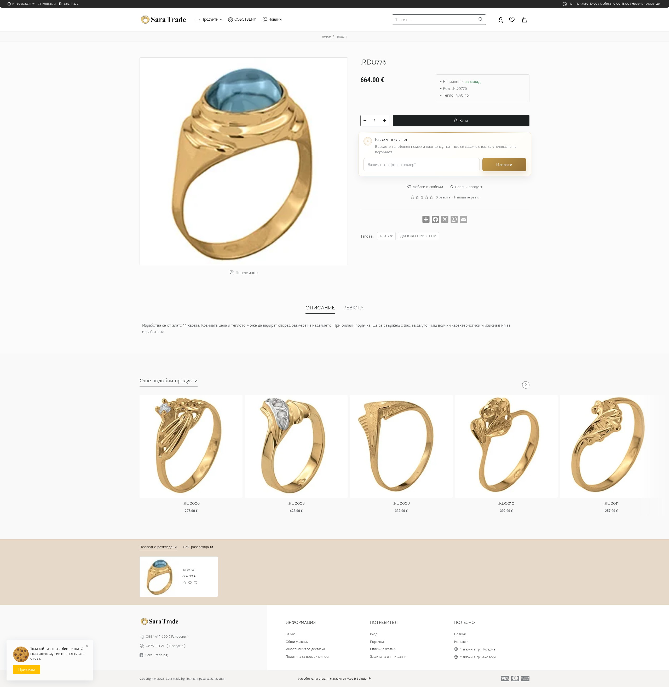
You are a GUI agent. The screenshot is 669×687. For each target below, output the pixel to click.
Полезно (464, 622)
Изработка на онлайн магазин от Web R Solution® (334, 678)
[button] (461, 120)
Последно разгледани (158, 546)
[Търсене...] (480, 20)
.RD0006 (191, 503)
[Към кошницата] (524, 19)
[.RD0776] (160, 577)
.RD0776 (386, 235)
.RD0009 (401, 503)
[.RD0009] (401, 446)
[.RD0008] (296, 446)
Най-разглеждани (198, 546)
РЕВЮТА (353, 307)
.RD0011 (611, 503)
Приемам (26, 669)
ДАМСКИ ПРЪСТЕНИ (418, 235)
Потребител (384, 622)
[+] (384, 120)
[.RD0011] (611, 446)
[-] (365, 120)
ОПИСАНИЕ (320, 307)
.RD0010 (506, 503)
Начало (326, 37)
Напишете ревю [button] (466, 197)
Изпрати (504, 164)
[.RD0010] (506, 446)
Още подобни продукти (169, 380)
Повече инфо (247, 273)
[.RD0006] (191, 446)
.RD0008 (296, 503)
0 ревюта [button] (443, 197)
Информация (301, 622)
